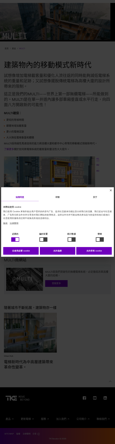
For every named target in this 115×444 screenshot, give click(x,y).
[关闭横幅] (111, 190)
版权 (5, 223)
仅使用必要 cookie (21, 250)
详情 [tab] (57, 197)
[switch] (43, 239)
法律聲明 (14, 223)
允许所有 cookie (94, 250)
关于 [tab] (95, 197)
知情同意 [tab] (20, 197)
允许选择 (57, 250)
